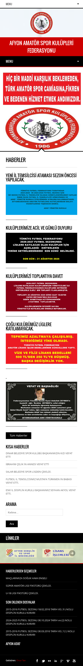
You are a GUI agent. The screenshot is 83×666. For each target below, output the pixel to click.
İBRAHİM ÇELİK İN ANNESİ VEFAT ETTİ (27, 464)
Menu (9, 4)
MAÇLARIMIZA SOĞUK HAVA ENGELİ (26, 578)
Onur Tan (21, 660)
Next (72, 553)
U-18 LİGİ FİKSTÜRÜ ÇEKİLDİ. (22, 593)
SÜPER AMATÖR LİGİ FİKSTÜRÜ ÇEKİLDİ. (28, 585)
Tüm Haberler (18, 435)
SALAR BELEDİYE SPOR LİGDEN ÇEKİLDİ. (28, 471)
